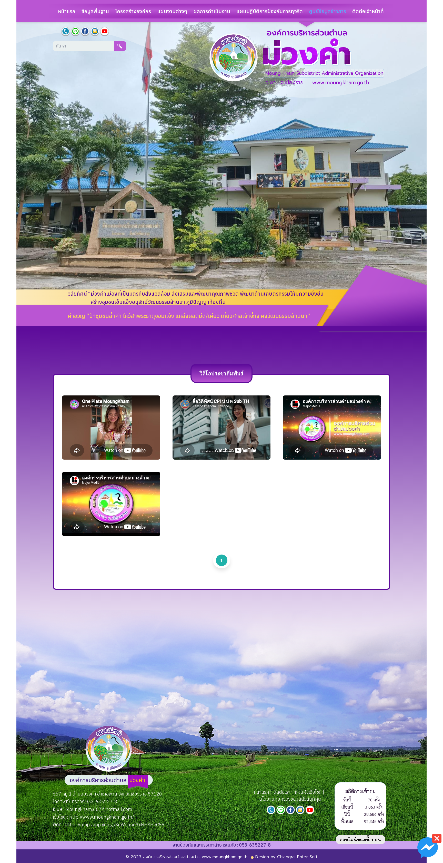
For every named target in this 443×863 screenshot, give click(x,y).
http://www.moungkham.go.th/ (101, 817)
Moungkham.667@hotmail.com (98, 809)
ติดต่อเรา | (283, 792)
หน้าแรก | (262, 792)
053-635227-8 (101, 801)
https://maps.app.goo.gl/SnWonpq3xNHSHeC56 (115, 825)
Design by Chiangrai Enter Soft (286, 857)
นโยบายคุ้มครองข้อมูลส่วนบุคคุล (290, 799)
